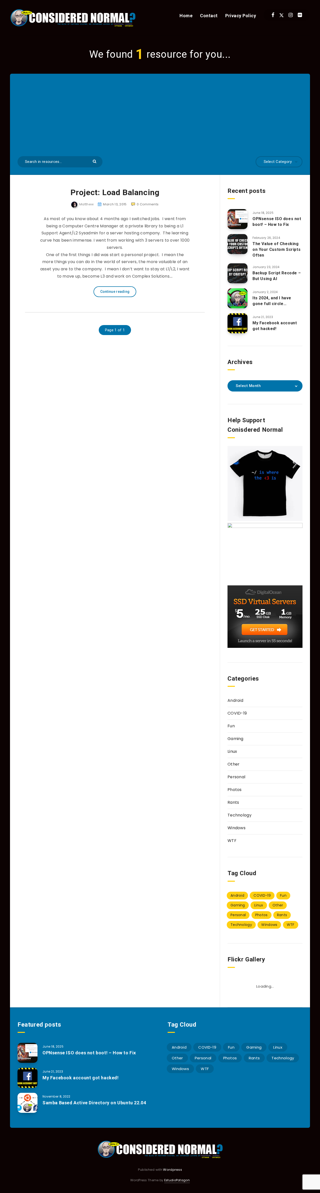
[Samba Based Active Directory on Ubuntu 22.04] (28, 1103)
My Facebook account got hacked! (274, 326)
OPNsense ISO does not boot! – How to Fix (276, 221)
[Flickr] (300, 14)
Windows (237, 828)
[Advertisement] (160, 119)
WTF (232, 840)
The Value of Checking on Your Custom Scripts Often (276, 249)
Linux (232, 751)
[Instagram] (290, 14)
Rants (233, 802)
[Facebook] (273, 14)
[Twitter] (281, 14)
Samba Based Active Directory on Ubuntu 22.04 (94, 1102)
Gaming (236, 739)
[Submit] (95, 161)
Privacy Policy (240, 15)
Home (186, 15)
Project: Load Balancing (115, 192)
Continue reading (115, 292)
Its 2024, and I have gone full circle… (271, 301)
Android (235, 700)
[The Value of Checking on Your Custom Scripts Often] (238, 244)
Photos (235, 790)
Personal (236, 777)
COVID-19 (237, 713)
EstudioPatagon (177, 1180)
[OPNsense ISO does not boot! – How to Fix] (238, 219)
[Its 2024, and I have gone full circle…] (238, 298)
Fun (231, 726)
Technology (240, 815)
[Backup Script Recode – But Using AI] (238, 273)
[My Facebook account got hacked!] (238, 323)
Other (234, 764)
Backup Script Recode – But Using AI (276, 276)
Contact (209, 15)
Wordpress (172, 1169)
